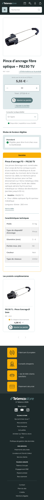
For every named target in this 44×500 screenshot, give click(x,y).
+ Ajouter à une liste (22, 106)
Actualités (22, 430)
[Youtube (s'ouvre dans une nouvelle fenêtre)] (22, 410)
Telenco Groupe (22, 465)
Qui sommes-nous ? (22, 419)
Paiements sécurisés (22, 450)
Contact (22, 485)
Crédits (22, 492)
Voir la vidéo (9, 209)
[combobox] (25, 10)
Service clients (22, 457)
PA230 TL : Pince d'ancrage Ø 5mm (17, 311)
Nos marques (22, 426)
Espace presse (22, 473)
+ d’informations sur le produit (30, 71)
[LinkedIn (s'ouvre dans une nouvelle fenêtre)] (16, 410)
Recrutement (22, 476)
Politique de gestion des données (22, 441)
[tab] (22, 155)
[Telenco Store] (9, 3)
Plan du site (22, 488)
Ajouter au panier (24, 100)
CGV (22, 437)
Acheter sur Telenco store (22, 434)
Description (22, 155)
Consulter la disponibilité (15, 112)
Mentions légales (22, 496)
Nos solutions (22, 423)
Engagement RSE (22, 469)
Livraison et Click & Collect (22, 453)
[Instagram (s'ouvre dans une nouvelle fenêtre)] (27, 410)
